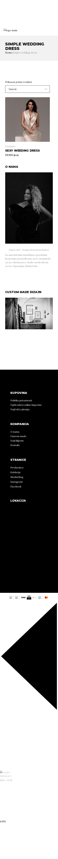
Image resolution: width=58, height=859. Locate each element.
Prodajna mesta (38, 15)
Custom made (18, 436)
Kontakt (15, 445)
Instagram (16, 481)
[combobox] (27, 89)
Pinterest (11, 23)
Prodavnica (16, 467)
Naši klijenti (16, 440)
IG (1, 23)
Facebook (15, 486)
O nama (4, 15)
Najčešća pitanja (19, 409)
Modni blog (16, 477)
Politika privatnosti (21, 400)
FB (4, 23)
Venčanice (10, 146)
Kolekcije (19, 15)
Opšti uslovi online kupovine (26, 404)
